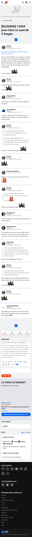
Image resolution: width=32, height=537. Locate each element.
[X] (7, 468)
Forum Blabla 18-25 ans (21, 16)
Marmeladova (11, 226)
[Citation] (20, 362)
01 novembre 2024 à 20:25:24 (14, 172)
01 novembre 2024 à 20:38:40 (14, 308)
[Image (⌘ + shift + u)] (6, 364)
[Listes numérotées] (18, 362)
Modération (4, 507)
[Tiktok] (25, 468)
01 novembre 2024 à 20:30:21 (14, 293)
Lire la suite (4, 411)
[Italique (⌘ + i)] (6, 362)
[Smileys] (3, 364)
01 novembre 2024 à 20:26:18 (14, 215)
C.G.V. (3, 505)
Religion (5, 426)
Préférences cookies (7, 517)
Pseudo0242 (11, 96)
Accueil (3, 16)
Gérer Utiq (4, 515)
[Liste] (15, 362)
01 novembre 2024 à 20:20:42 (14, 98)
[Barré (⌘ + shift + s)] (11, 362)
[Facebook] (3, 468)
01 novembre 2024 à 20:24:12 (14, 159)
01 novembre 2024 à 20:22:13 (14, 128)
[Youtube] (16, 468)
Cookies (3, 512)
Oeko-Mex (10, 242)
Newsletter (4, 520)
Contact (3, 495)
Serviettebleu (11, 109)
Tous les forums (10, 16)
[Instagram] (12, 468)
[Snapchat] (7, 473)
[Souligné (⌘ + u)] (8, 362)
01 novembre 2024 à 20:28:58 (14, 267)
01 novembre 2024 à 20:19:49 (14, 82)
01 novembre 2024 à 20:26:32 (14, 229)
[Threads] (3, 473)
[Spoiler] (25, 362)
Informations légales (7, 500)
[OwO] (9, 46)
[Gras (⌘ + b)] (3, 362)
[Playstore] (3, 484)
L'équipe (3, 498)
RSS (2, 522)
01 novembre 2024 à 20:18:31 (14, 48)
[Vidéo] (8, 364)
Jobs (2, 525)
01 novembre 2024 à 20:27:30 (14, 245)
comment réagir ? (22, 342)
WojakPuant (11, 213)
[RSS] (21, 468)
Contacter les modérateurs (11, 446)
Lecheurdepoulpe (13, 306)
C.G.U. (3, 503)
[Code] (23, 362)
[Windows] (12, 484)
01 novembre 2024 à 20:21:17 (14, 112)
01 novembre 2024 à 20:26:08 (14, 190)
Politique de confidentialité (9, 510)
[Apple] (7, 484)
